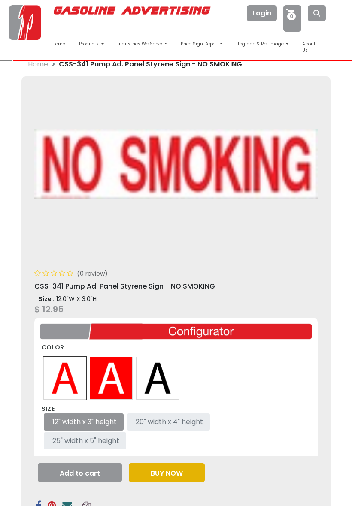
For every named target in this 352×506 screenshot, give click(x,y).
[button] (80, 472)
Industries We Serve (141, 44)
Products (89, 44)
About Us (309, 47)
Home (58, 44)
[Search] (317, 13)
